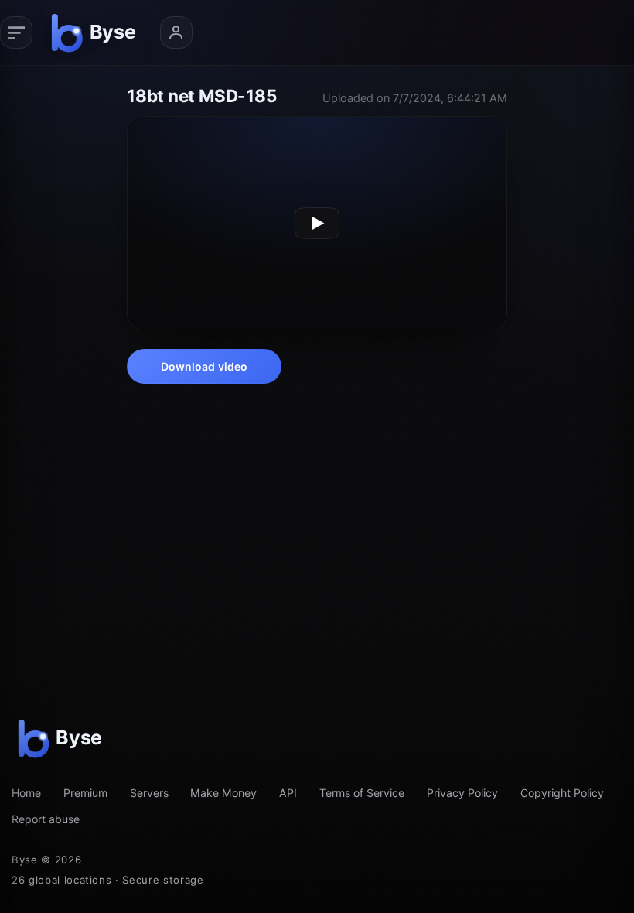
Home (26, 792)
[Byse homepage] (96, 32)
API (288, 792)
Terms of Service (361, 792)
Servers (149, 792)
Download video (204, 366)
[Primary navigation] (16, 32)
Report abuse (46, 819)
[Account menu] (176, 32)
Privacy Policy (462, 792)
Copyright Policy (562, 792)
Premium (85, 792)
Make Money (223, 792)
